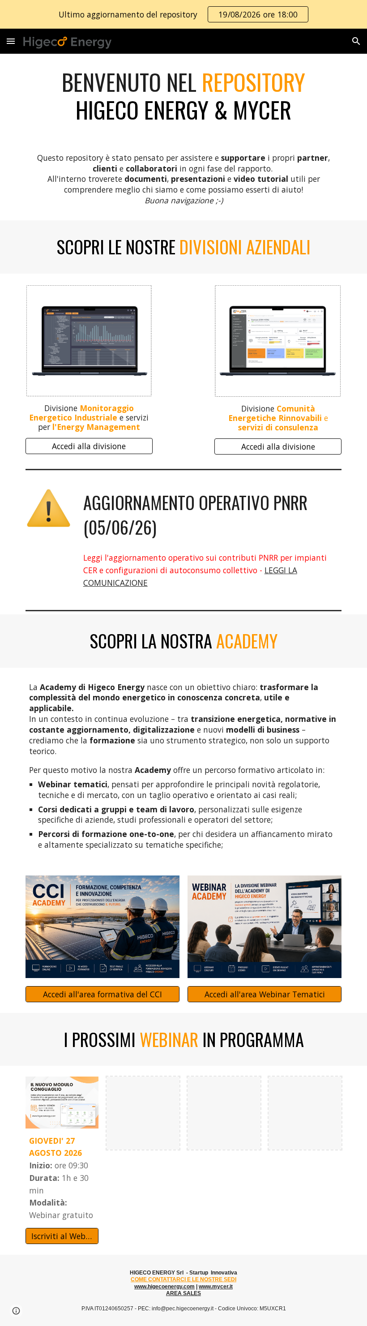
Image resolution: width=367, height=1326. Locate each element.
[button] (10, 41)
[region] (183, 14)
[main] (183, 96)
